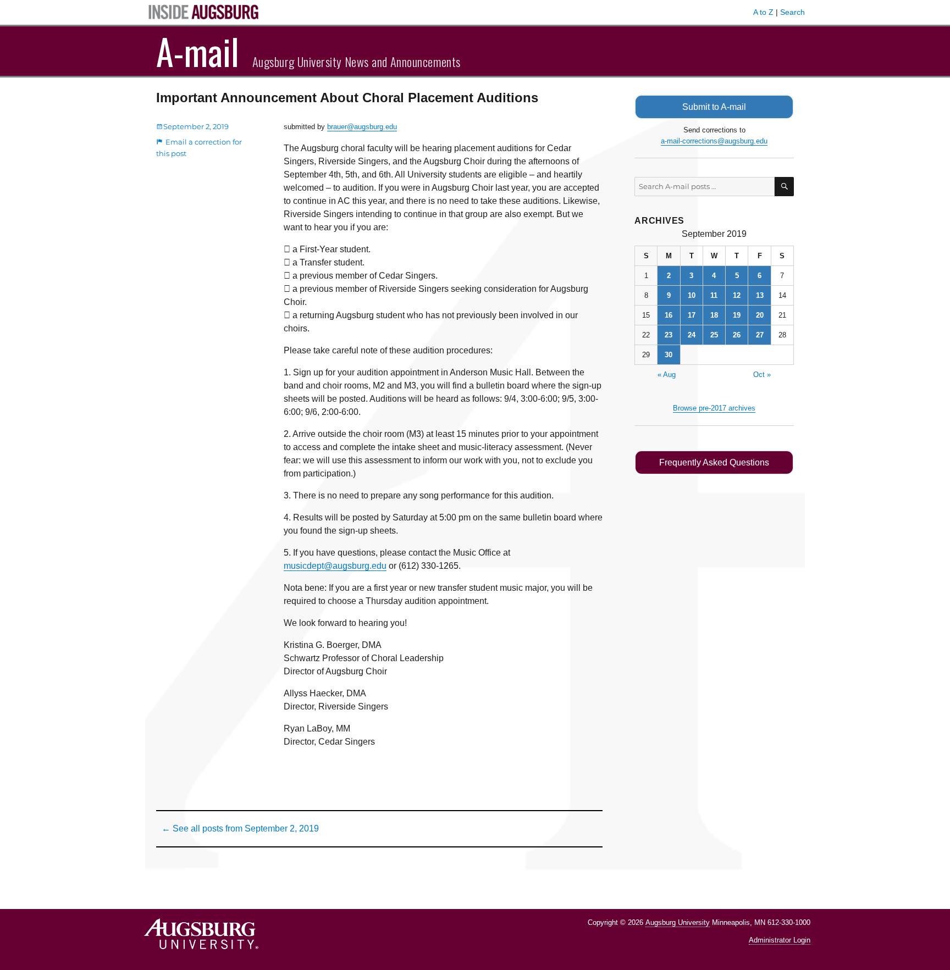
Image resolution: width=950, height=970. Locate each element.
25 (714, 335)
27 (760, 335)
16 (668, 315)
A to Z (763, 12)
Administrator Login (779, 940)
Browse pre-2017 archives (714, 408)
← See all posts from (240, 828)
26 (737, 335)
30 (668, 355)
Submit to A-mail (714, 107)
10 (691, 295)
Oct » (762, 374)
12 (737, 295)
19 (737, 315)
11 (713, 295)
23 (668, 335)
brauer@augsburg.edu (362, 127)
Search (792, 12)
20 (760, 315)
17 (691, 315)
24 (691, 335)
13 (760, 295)
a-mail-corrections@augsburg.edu (714, 141)
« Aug (667, 374)
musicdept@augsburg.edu (335, 565)
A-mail (197, 51)
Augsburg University (677, 922)
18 (714, 315)
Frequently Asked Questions (714, 462)
